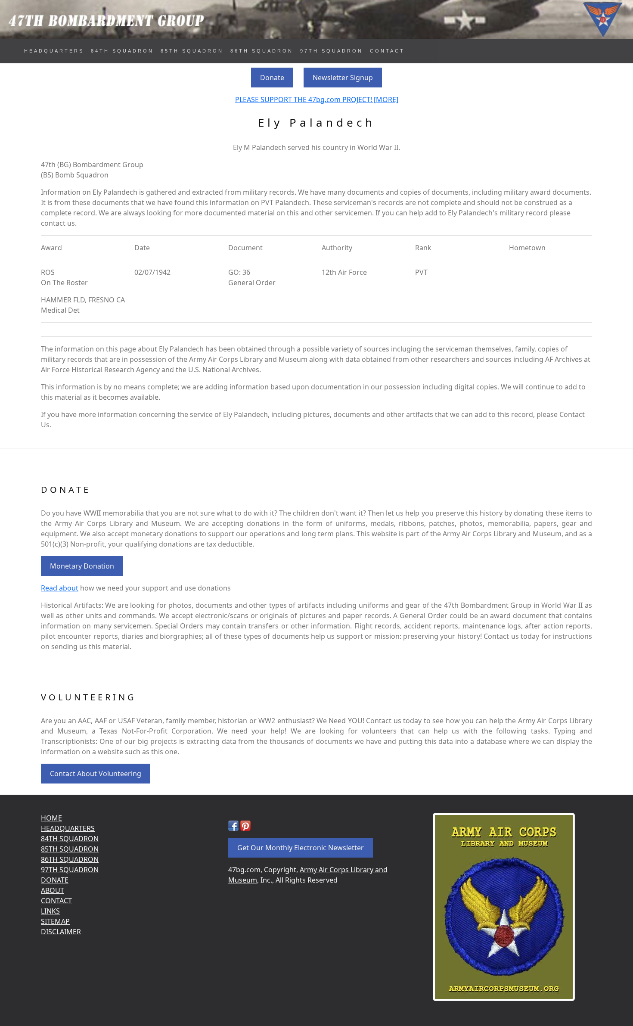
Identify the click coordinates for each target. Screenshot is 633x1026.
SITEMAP (55, 921)
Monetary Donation (82, 566)
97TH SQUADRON (331, 50)
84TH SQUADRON (122, 50)
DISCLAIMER (61, 931)
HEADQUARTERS (54, 50)
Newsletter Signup (343, 77)
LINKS (50, 911)
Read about (59, 588)
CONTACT (387, 50)
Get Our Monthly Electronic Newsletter (300, 847)
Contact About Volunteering (95, 773)
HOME (51, 818)
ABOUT (52, 890)
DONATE (54, 880)
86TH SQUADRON (261, 50)
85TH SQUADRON (192, 50)
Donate (272, 77)
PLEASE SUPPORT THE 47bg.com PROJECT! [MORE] (316, 99)
